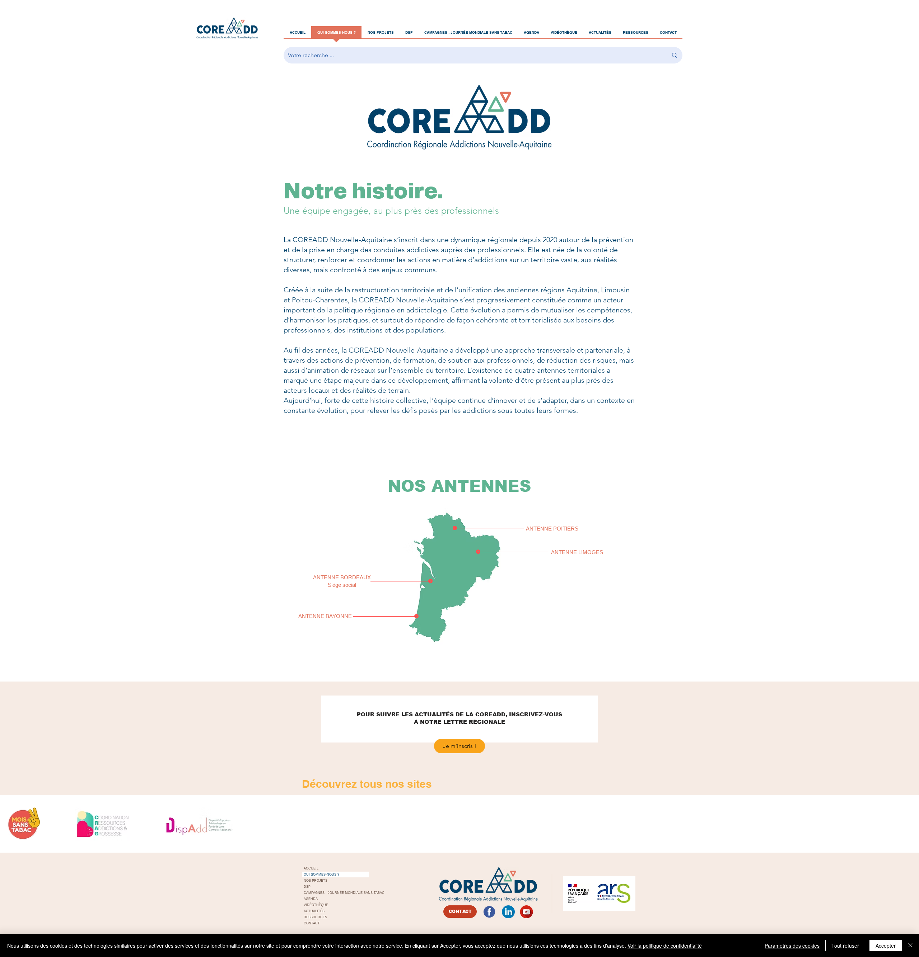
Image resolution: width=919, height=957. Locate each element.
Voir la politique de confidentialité (665, 945)
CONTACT (312, 923)
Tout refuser (845, 945)
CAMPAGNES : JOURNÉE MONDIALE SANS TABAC (336, 893)
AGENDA (311, 899)
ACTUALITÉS (314, 911)
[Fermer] (910, 945)
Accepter (886, 945)
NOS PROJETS (315, 880)
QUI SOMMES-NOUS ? (321, 874)
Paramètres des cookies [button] (792, 945)
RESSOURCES (315, 917)
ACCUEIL (311, 868)
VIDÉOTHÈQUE (316, 905)
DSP (307, 886)
